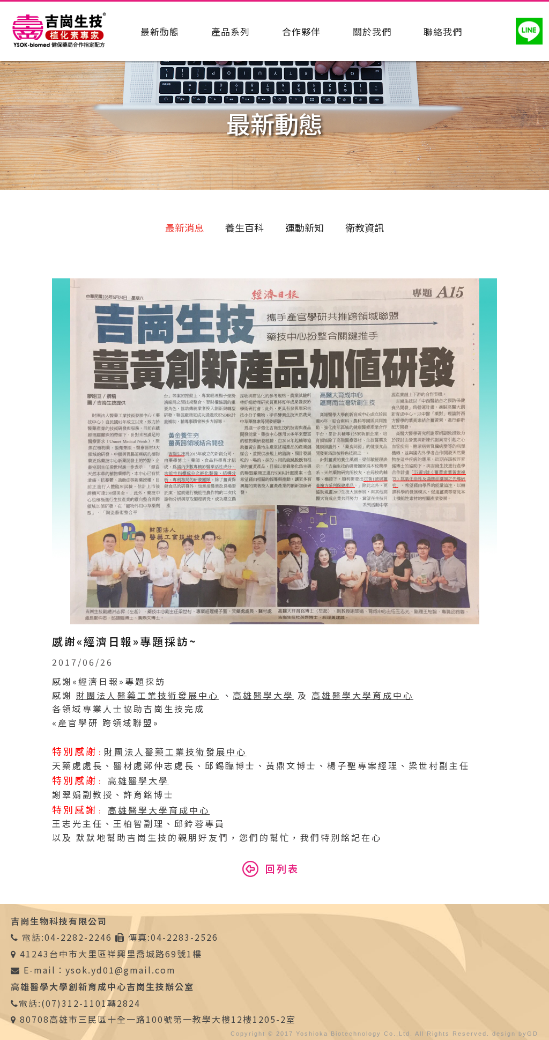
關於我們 (372, 31)
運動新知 (304, 227)
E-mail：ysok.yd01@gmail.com (98, 969)
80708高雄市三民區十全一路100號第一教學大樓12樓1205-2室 (158, 1019)
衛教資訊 (364, 227)
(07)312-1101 (74, 1003)
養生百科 (244, 227)
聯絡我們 (443, 31)
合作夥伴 (301, 31)
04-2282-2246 (78, 937)
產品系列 (230, 31)
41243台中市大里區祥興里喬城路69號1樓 (111, 953)
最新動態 (159, 31)
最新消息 (184, 227)
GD (532, 1033)
